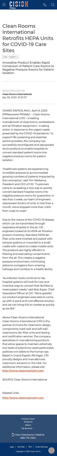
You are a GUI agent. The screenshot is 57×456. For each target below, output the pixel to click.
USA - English (9, 57)
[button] (45, 5)
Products (28, 422)
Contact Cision (28, 419)
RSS (30, 447)
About (28, 425)
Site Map (21, 447)
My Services (27, 428)
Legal (12, 447)
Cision (32, 451)
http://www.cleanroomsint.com (23, 370)
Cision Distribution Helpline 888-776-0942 (29, 436)
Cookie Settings (41, 447)
